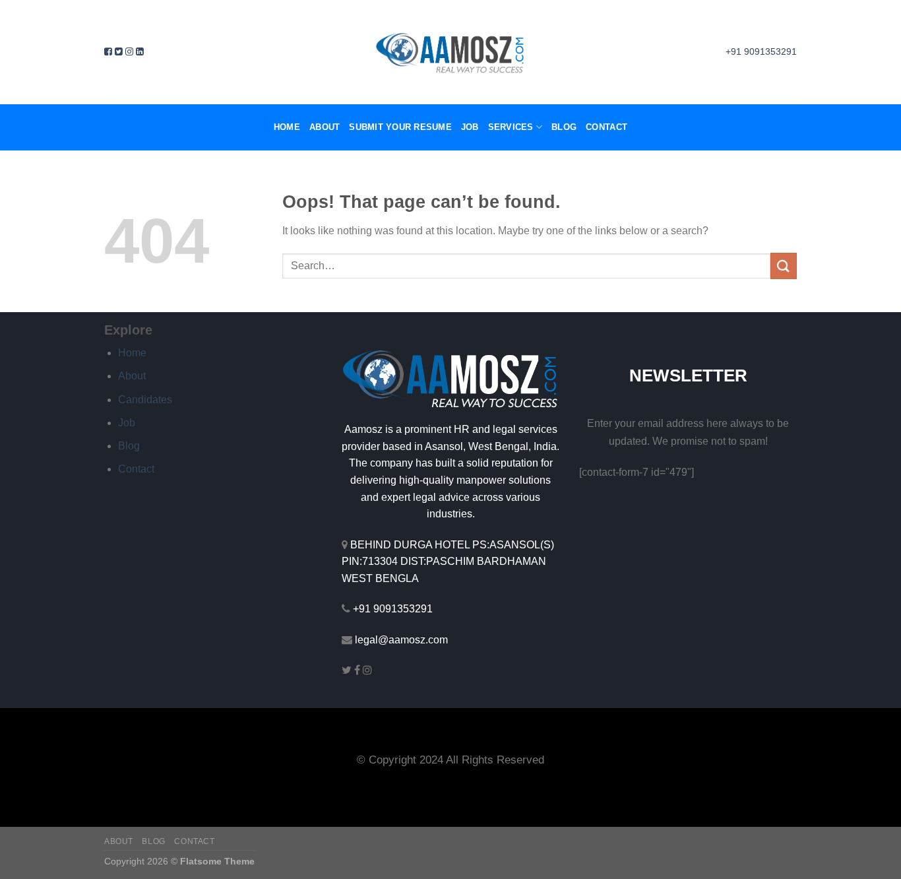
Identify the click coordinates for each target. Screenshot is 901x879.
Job (470, 127)
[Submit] (783, 265)
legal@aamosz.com (401, 639)
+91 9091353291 (393, 608)
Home (287, 127)
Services (511, 127)
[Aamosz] (450, 52)
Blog (563, 127)
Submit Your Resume (400, 127)
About (324, 127)
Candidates (145, 399)
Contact (606, 127)
